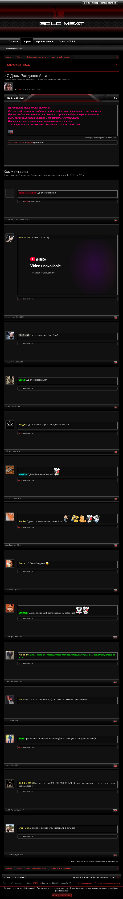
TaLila (58, 79)
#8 (116, 546)
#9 (116, 590)
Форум (27, 41)
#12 (115, 721)
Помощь (94, 877)
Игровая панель (45, 41)
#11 (115, 682)
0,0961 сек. (37, 883)
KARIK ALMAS (10, 810)
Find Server (10, 317)
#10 (115, 637)
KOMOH (20, 142)
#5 (116, 407)
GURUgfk (9, 637)
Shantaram (9, 854)
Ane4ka (8, 545)
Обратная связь (81, 877)
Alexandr (9, 681)
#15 (115, 855)
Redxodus (8, 877)
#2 (116, 220)
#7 (116, 499)
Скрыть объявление (116, 64)
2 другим (29, 142)
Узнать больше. (65, 895)
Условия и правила (85, 883)
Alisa (10, 142)
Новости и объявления (26, 79)
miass (7, 765)
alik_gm (8, 451)
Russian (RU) (20, 877)
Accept (54, 895)
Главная (13, 41)
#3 (116, 318)
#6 (116, 452)
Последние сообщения (14, 48)
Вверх (112, 877)
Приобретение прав (18, 64)
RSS (118, 877)
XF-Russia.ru (16, 883)
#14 (115, 811)
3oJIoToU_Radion (12, 219)
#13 (115, 766)
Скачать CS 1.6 (67, 41)
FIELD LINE (9, 362)
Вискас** (9, 590)
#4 (116, 362)
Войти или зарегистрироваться (100, 2)
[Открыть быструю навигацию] (117, 57)
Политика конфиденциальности (107, 883)
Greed (8, 406)
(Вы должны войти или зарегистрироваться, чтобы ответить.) (95, 861)
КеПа (15, 142)
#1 (115, 98)
